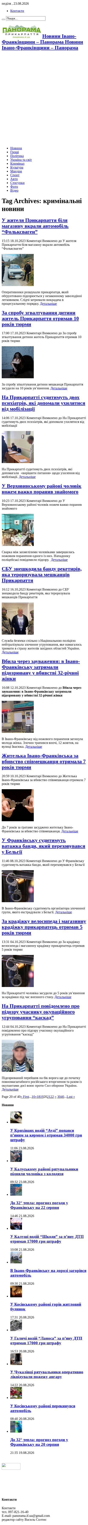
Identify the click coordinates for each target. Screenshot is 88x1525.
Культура (16, 167)
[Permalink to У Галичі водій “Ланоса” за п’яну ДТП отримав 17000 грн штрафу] (16, 1330)
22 (52, 1096)
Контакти (17, 11)
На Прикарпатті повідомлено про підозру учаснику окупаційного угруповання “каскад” (40, 1011)
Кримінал (17, 163)
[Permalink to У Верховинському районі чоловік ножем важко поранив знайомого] (18, 545)
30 (59, 1096)
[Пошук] (3, 19)
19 (42, 1096)
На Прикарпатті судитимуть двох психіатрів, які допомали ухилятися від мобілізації (43, 403)
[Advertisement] (44, 99)
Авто (14, 179)
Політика (17, 156)
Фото (14, 186)
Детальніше (48, 303)
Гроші (14, 152)
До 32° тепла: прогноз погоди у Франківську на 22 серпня (39, 1205)
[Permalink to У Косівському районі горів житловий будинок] (16, 1296)
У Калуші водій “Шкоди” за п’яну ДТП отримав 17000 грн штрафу (47, 1238)
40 (62, 1096)
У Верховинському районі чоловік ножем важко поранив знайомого (41, 488)
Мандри (16, 171)
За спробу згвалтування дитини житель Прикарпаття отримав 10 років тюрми (40, 318)
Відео (14, 190)
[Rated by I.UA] (11, 1468)
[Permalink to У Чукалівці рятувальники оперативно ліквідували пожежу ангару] (16, 1364)
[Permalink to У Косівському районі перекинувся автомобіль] (16, 1397)
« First (25, 1096)
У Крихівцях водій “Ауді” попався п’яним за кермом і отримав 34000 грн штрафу (46, 1135)
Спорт (14, 175)
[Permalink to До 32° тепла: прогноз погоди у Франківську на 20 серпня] (16, 1431)
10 (33, 1096)
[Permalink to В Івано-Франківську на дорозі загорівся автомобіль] (16, 1262)
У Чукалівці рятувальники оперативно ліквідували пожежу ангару (46, 1374)
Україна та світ (21, 159)
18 (38, 1096)
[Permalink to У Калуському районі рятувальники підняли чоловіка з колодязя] (16, 1161)
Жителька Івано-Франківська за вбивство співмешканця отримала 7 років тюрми (44, 761)
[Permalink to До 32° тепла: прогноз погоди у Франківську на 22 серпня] (16, 1194)
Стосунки (17, 183)
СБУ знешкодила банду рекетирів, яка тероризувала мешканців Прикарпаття (42, 574)
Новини (16, 148)
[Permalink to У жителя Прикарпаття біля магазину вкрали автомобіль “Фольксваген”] (18, 285)
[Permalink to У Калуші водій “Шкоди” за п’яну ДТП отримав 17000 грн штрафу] (16, 1228)
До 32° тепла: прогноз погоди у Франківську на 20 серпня (39, 1442)
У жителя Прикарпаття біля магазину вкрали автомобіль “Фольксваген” (35, 226)
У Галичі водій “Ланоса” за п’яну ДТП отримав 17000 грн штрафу (46, 1340)
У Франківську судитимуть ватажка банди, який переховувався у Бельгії (43, 846)
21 (48, 1096)
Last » (71, 1096)
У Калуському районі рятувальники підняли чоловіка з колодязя (44, 1171)
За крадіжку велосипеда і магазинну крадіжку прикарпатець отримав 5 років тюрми (44, 927)
